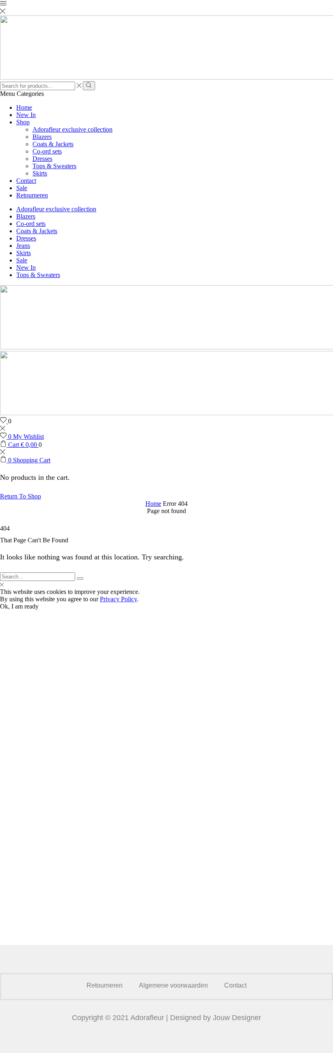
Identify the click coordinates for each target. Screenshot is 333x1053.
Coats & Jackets (53, 144)
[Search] (80, 578)
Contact (26, 180)
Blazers (42, 136)
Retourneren (32, 195)
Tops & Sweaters (54, 165)
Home (24, 107)
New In (26, 114)
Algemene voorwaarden (173, 985)
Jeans (23, 245)
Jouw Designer (237, 1017)
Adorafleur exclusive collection (72, 129)
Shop (23, 122)
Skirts (39, 173)
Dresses (42, 158)
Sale (21, 187)
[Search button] (89, 85)
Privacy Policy (118, 599)
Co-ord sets (47, 151)
